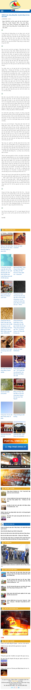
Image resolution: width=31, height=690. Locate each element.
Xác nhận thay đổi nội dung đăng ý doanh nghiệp (6, 370)
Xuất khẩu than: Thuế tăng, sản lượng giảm (19, 435)
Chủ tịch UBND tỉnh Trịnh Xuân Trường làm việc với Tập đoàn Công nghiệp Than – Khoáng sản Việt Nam (18, 500)
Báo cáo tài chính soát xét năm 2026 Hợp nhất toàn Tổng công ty (15, 533)
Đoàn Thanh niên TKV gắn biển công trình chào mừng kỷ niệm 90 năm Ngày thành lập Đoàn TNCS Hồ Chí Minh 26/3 (18, 574)
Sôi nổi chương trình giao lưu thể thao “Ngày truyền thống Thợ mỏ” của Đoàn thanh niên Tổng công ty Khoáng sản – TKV (18, 581)
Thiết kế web (15, 681)
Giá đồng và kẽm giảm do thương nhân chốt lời (6, 350)
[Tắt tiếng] (25, 466)
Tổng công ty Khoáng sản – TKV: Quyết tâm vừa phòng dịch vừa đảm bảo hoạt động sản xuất (19, 372)
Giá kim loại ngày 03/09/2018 (18, 349)
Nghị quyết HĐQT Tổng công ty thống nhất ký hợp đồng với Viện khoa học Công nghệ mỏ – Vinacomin (19, 271)
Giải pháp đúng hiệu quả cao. (6, 435)
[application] (15, 460)
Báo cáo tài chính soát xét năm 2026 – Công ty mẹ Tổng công (14, 535)
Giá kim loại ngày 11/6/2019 (18, 246)
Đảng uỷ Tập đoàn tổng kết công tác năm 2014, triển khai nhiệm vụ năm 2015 (7, 248)
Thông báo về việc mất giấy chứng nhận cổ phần (6, 416)
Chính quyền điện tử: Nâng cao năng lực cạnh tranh (6, 295)
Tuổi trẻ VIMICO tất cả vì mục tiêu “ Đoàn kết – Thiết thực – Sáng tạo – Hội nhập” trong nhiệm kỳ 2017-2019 (18, 602)
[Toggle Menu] (2, 11)
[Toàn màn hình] (28, 466)
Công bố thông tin (9, 524)
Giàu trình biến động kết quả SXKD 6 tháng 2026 (11, 531)
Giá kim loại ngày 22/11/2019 (5, 392)
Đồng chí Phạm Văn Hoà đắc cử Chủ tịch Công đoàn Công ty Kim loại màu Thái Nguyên (19, 395)
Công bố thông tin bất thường (19, 415)
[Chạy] (3, 466)
